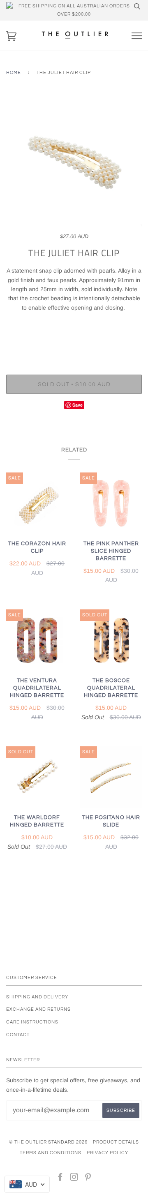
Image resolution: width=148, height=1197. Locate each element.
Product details (116, 1142)
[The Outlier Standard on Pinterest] (88, 1178)
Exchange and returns (38, 1009)
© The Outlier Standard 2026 (48, 1142)
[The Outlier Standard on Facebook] (60, 1178)
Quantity (74, 340)
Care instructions (32, 1022)
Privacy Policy (107, 1153)
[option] (74, 162)
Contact (18, 1035)
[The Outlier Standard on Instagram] (74, 1178)
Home (13, 72)
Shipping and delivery (37, 997)
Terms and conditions (50, 1153)
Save (77, 405)
